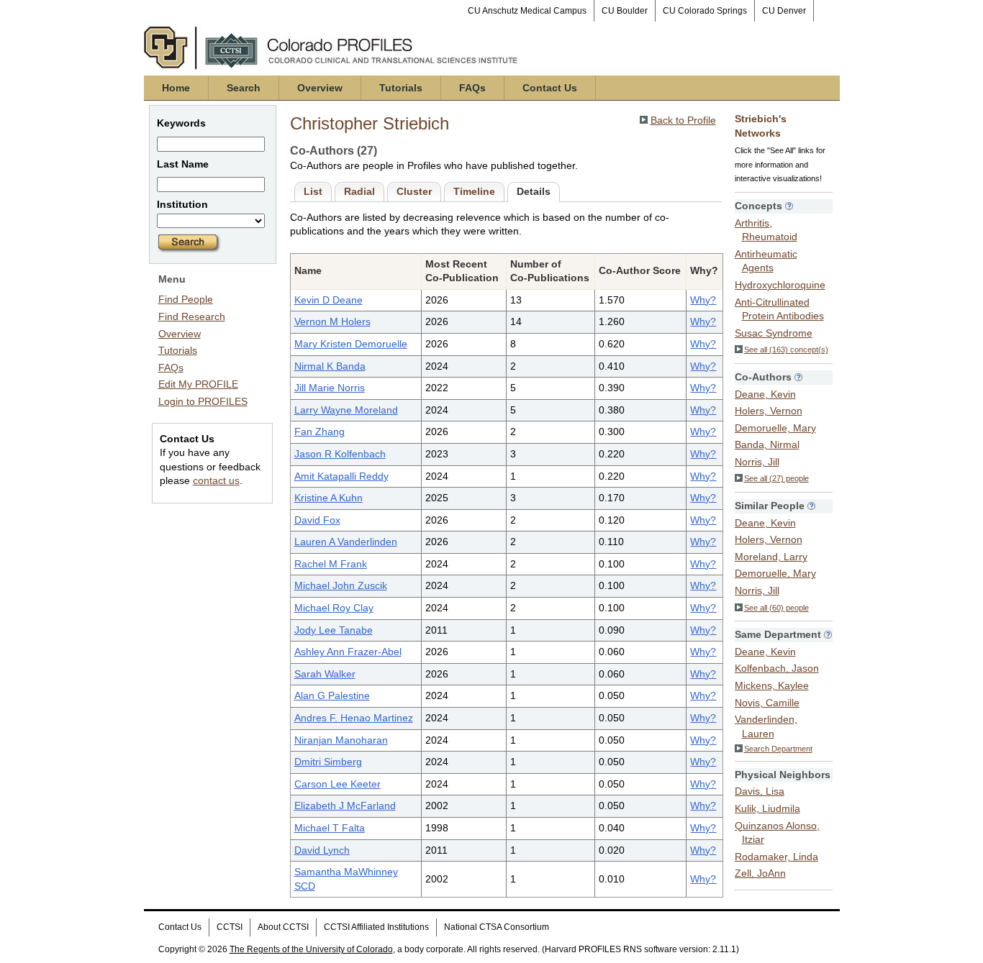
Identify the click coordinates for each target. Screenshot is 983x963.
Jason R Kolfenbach (340, 454)
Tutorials (400, 87)
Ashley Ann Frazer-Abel (348, 651)
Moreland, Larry (771, 556)
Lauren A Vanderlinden (345, 541)
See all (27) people (776, 478)
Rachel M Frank (330, 564)
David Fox (317, 520)
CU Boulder (625, 11)
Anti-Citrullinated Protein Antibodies (779, 309)
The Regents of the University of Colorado (311, 949)
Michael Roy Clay (333, 607)
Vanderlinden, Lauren (766, 726)
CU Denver (784, 11)
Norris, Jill (757, 461)
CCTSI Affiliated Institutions (376, 927)
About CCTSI (283, 927)
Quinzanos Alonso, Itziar (777, 833)
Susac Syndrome (773, 333)
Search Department (778, 748)
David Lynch (322, 850)
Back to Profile (683, 120)
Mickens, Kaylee (772, 685)
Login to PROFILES (203, 401)
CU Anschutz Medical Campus (527, 11)
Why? (703, 300)
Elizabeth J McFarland (345, 805)
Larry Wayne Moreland (346, 410)
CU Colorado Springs (705, 11)
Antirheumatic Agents (766, 261)
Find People (185, 299)
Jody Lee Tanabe (333, 630)
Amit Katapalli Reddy (341, 476)
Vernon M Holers (332, 321)
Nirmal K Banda (330, 366)
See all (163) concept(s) (786, 349)
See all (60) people (776, 607)
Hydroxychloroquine (780, 285)
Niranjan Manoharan (341, 740)
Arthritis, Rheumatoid (766, 230)
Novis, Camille (767, 702)
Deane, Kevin (765, 394)
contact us (216, 480)
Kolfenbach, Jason (777, 668)
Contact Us (549, 87)
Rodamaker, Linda (776, 856)
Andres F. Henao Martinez (353, 718)
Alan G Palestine (332, 695)
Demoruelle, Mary (775, 428)
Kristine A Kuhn (328, 497)
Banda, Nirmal (767, 444)
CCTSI (230, 927)
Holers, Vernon (768, 410)
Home (176, 87)
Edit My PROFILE (198, 384)
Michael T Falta (329, 828)
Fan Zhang (319, 431)
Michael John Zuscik (340, 585)
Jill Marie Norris (329, 387)
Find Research (191, 316)
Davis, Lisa (759, 791)
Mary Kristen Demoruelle (350, 344)
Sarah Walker (324, 674)
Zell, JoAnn (760, 873)
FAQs (472, 87)
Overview (320, 87)
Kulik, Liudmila (767, 808)
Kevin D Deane (328, 300)
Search (244, 87)
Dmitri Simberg (328, 761)
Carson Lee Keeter (337, 784)
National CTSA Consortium (496, 927)
